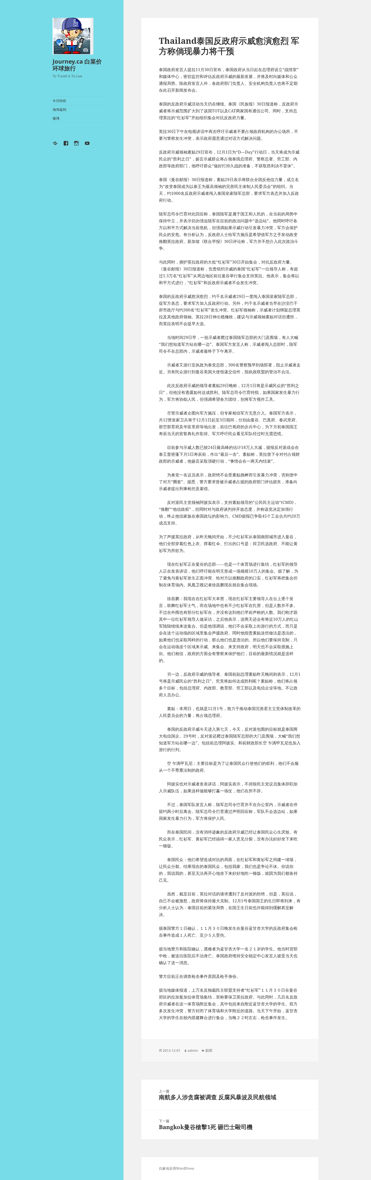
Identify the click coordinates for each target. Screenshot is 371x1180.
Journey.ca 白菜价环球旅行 (77, 64)
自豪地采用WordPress (176, 1168)
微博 (56, 118)
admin (193, 1050)
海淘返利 (59, 109)
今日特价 (59, 100)
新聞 (208, 1050)
